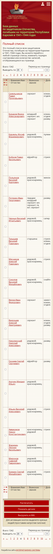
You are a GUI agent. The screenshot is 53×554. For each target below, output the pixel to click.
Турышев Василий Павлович (14, 241)
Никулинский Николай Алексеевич (15, 343)
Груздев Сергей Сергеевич (16, 362)
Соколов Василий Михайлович (15, 282)
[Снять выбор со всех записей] (5, 82)
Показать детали (26, 509)
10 (42, 74)
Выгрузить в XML (26, 515)
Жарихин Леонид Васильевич (15, 447)
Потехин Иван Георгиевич (16, 199)
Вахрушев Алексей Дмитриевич (15, 323)
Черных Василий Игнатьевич (17, 219)
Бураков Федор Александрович (16, 115)
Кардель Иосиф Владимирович (16, 135)
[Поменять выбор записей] (5, 85)
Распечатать (26, 502)
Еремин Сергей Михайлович (16, 473)
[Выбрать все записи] (5, 80)
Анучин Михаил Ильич (17, 382)
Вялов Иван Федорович (14, 301)
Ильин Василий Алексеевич (16, 410)
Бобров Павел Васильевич (16, 158)
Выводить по (9, 70)
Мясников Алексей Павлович (14, 261)
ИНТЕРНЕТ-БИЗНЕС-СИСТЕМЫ (28, 550)
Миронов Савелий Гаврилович (15, 461)
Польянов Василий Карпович (14, 180)
